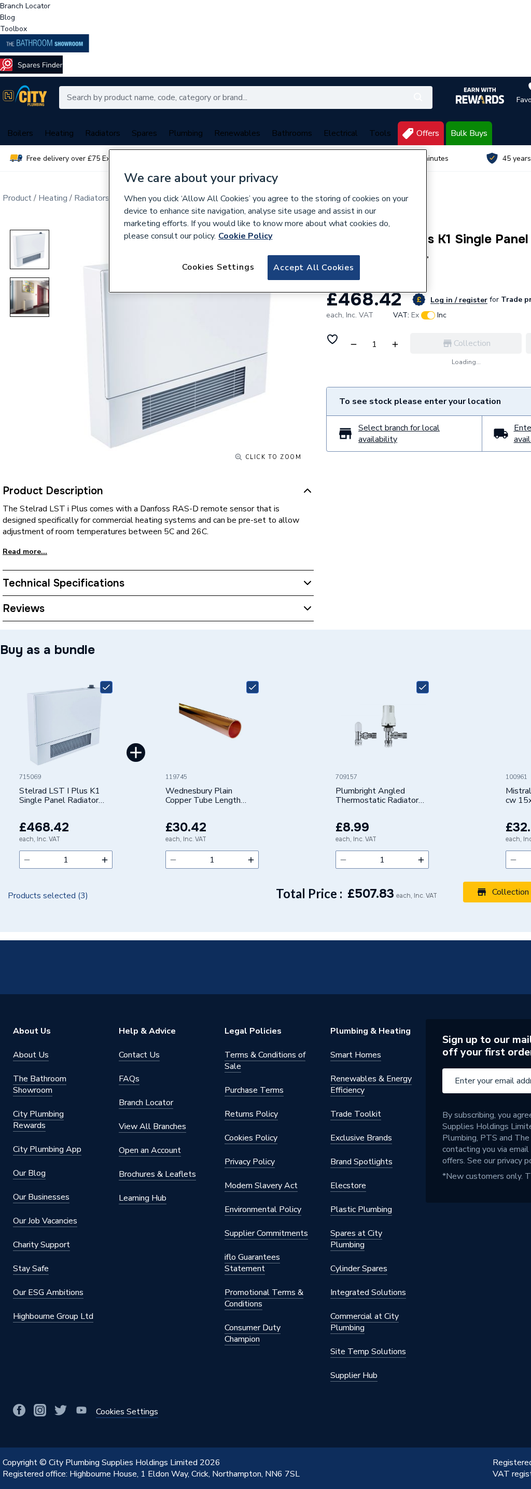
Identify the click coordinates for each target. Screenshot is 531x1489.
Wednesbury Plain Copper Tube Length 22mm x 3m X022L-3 (205, 796)
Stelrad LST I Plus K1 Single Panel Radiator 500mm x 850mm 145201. (59, 796)
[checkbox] (106, 687)
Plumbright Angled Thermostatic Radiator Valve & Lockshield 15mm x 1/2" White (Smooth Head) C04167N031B (377, 796)
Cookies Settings (218, 267)
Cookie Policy (245, 236)
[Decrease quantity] (27, 860)
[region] (267, 221)
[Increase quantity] (104, 860)
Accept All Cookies (313, 267)
